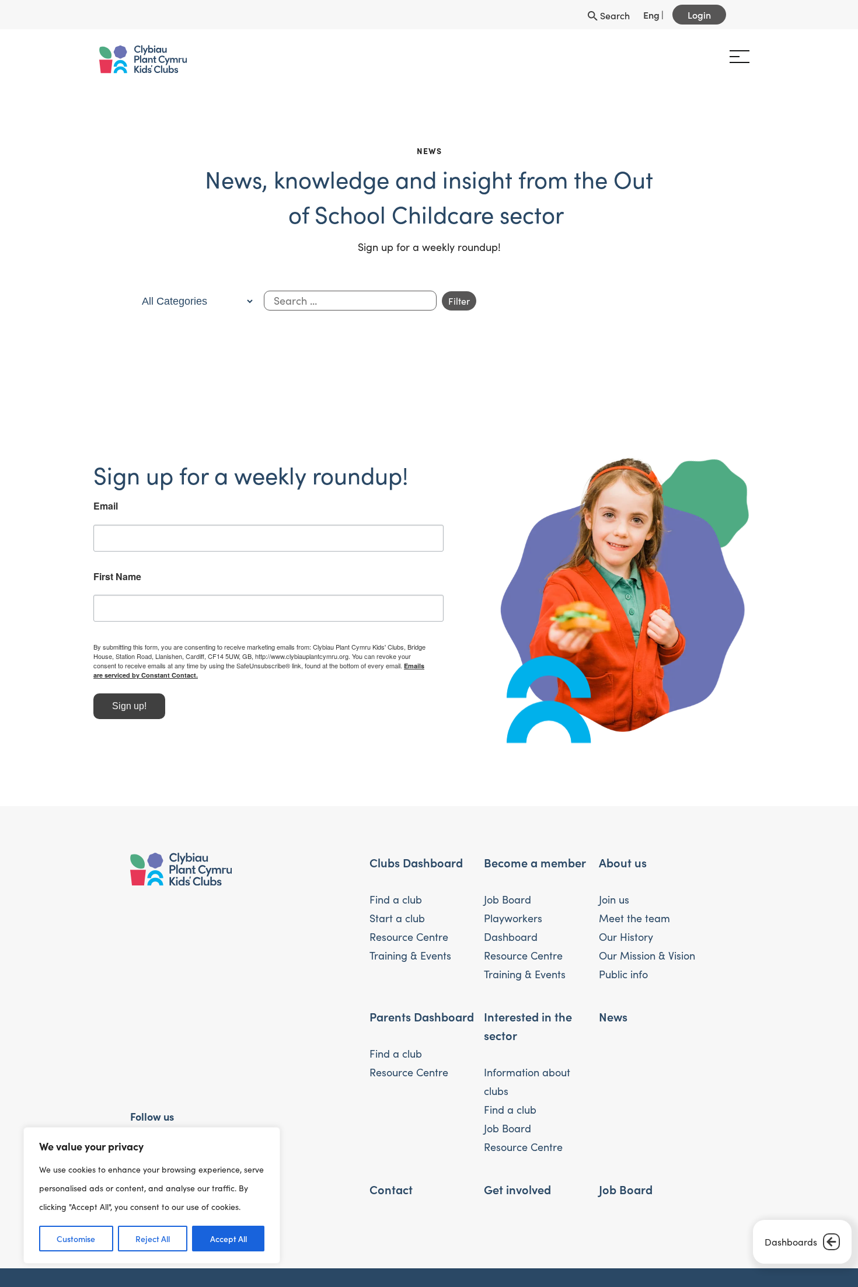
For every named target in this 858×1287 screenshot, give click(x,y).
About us (623, 866)
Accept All (228, 1238)
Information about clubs (527, 1085)
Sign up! (166, 726)
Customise (76, 1238)
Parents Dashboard (421, 1020)
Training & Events (410, 960)
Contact (391, 1193)
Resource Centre (408, 941)
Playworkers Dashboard (513, 931)
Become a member (535, 866)
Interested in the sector (528, 1029)
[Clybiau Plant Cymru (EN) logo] (180, 59)
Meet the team (634, 922)
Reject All (152, 1238)
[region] (151, 1195)
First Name (154, 596)
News (613, 1020)
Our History (626, 941)
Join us (614, 904)
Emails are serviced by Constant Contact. (268, 694)
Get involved (517, 1193)
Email (142, 526)
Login (699, 14)
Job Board (507, 904)
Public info (623, 978)
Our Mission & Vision (647, 960)
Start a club (397, 922)
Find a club (395, 904)
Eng (651, 14)
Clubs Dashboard (416, 866)
